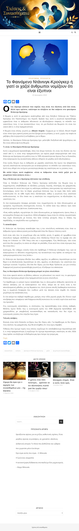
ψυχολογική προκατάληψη (61, 351)
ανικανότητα (8, 351)
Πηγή (5, 338)
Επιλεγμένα (34, 78)
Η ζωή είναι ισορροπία (25, 458)
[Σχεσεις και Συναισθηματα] (39, 14)
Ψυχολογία (45, 78)
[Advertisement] (39, 488)
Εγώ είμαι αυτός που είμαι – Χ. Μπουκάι (31, 453)
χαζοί (48, 351)
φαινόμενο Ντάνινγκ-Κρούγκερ (33, 351)
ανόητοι (18, 351)
